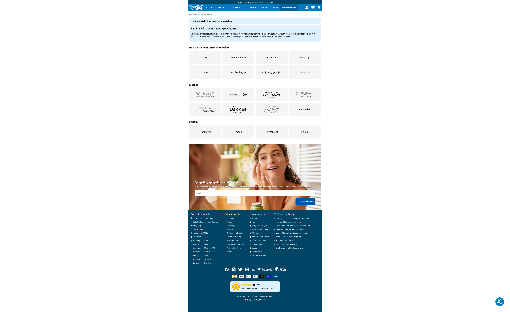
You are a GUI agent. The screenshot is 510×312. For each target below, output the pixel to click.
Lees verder (250, 158)
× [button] (304, 140)
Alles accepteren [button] (287, 166)
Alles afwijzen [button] (259, 166)
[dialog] (255, 156)
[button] (221, 166)
